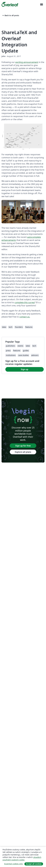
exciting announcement (26, 62)
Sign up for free (23, 445)
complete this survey (25, 302)
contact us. (24, 316)
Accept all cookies (34, 864)
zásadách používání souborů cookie (22, 858)
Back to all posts (10, 15)
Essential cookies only (13, 864)
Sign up (24, 369)
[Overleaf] (10, 4)
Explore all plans (23, 452)
